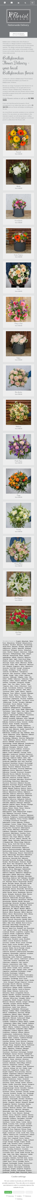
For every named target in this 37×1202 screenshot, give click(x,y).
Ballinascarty (28, 727)
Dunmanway (26, 1165)
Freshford (11, 1125)
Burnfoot (11, 955)
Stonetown (6, 725)
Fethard (32, 1134)
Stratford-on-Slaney (15, 722)
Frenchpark (29, 1125)
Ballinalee (5, 722)
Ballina (18, 711)
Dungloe (13, 1168)
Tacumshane (30, 715)
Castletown (14, 1032)
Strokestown (20, 720)
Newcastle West (16, 858)
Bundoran (13, 951)
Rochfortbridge (7, 781)
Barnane (13, 889)
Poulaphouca (14, 817)
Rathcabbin (6, 802)
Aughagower (15, 698)
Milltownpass (6, 908)
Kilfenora (26, 1032)
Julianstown (11, 1057)
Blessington (6, 917)
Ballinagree (19, 718)
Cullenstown (23, 1154)
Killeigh (28, 1018)
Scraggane (18, 750)
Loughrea (27, 932)
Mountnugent (23, 887)
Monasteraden (7, 901)
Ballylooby (20, 822)
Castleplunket (7, 1030)
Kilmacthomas (7, 1007)
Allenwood (30, 664)
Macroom (5, 928)
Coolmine (27, 1120)
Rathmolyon (20, 793)
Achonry (20, 650)
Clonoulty (26, 1091)
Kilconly (23, 1043)
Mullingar (26, 871)
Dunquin (20, 1163)
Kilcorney (12, 1041)
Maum (30, 919)
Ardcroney (6, 677)
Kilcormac (23, 1041)
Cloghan (25, 1068)
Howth (28, 1070)
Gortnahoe (19, 1091)
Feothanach (6, 1140)
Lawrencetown (13, 964)
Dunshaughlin (13, 1163)
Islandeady (12, 1063)
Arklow (18, 684)
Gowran (5, 1090)
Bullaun (11, 948)
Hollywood (21, 1073)
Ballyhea (5, 808)
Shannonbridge (7, 743)
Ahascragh (6, 663)
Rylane (24, 759)
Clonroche (6, 1093)
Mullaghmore (27, 872)
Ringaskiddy (27, 785)
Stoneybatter (24, 724)
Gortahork (13, 1093)
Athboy (29, 689)
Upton (22, 666)
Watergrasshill (14, 655)
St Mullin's (20, 727)
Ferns (4, 1136)
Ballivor (5, 759)
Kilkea (26, 1029)
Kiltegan (15, 987)
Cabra (11, 959)
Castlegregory (7, 1023)
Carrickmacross (7, 987)
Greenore (29, 1082)
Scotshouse (26, 749)
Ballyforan (6, 799)
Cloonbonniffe (26, 1097)
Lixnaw (21, 939)
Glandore (24, 1116)
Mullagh (14, 874)
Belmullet (30, 899)
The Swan (23, 698)
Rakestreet (20, 806)
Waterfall (5, 659)
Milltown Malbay (25, 907)
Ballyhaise (6, 804)
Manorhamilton (20, 921)
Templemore (6, 707)
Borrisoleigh (6, 926)
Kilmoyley (6, 998)
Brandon (12, 932)
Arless (11, 686)
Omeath (27, 837)
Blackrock (5, 910)
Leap (27, 960)
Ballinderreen (6, 732)
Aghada (14, 657)
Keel (14, 1055)
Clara (32, 1055)
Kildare (10, 1037)
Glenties (5, 1102)
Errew (4, 1149)
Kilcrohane (24, 1039)
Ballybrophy (28, 768)
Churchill (5, 1050)
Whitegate (28, 648)
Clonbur (19, 1079)
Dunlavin (10, 1167)
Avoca (32, 700)
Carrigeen (13, 1003)
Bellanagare (25, 896)
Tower (30, 686)
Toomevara (6, 691)
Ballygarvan (14, 801)
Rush (19, 761)
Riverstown (6, 783)
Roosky (29, 776)
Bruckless (21, 944)
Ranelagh (30, 804)
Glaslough (26, 1113)
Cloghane (11, 1072)
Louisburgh (6, 932)
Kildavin (5, 1037)
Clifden (13, 1066)
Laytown (25, 962)
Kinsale (27, 980)
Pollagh (19, 824)
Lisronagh (29, 942)
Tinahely (5, 695)
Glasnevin (20, 1113)
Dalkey (5, 1165)
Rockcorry (5, 779)
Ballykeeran (10, 813)
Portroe (19, 819)
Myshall (15, 865)
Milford (11, 912)
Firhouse (23, 1129)
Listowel (10, 941)
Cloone (5, 1100)
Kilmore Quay (14, 998)
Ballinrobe (6, 749)
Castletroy (16, 1037)
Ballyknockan (6, 815)
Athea (12, 691)
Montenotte (18, 894)
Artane (16, 686)
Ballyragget (11, 867)
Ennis (12, 1152)
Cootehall (28, 1124)
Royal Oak (29, 761)
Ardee (26, 677)
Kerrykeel (30, 1052)
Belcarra (29, 894)
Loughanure (13, 935)
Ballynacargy (13, 853)
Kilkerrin (5, 1027)
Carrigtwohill (6, 1005)
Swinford (5, 718)
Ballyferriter (28, 795)
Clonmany (28, 1086)
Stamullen (6, 727)
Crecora (21, 1138)
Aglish (15, 659)
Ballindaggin (13, 731)
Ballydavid (21, 783)
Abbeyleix (15, 646)
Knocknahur (29, 976)
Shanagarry (12, 747)
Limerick (27, 948)
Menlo (26, 914)
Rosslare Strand (14, 765)
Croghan (22, 1142)
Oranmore (6, 837)
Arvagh (5, 688)
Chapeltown (17, 1045)
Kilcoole (18, 1043)
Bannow (15, 881)
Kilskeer (9, 991)
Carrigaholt (18, 994)
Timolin (11, 695)
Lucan (19, 930)
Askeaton (19, 689)
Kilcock (24, 1045)
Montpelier (11, 894)
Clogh (24, 1066)
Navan (9, 863)
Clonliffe (10, 1084)
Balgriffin (12, 706)
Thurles (30, 697)
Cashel (14, 1007)
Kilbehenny (11, 1048)
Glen (17, 1111)
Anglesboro (16, 666)
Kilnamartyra (26, 994)
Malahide (18, 923)
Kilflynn (26, 1030)
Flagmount (17, 1129)
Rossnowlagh (29, 763)
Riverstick (27, 783)
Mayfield (24, 919)
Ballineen (31, 734)
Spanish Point (29, 729)
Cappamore (6, 971)
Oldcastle (24, 838)
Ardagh (11, 675)
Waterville (6, 655)
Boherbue (24, 917)
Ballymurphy (26, 849)
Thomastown (7, 698)
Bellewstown (6, 899)
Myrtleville (22, 865)
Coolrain (23, 1122)
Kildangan (5, 1039)
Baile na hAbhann (25, 856)
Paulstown (6, 826)
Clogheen (5, 1073)
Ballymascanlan (7, 835)
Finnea (24, 1131)
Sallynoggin (6, 758)
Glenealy (28, 1104)
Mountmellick (6, 889)
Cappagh (19, 969)
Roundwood (6, 763)
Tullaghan (20, 677)
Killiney (20, 1014)
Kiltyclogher (6, 985)
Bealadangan (22, 892)
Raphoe (18, 804)
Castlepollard (19, 1029)
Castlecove (12, 1020)
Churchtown (6, 1052)
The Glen (15, 702)
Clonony (12, 1091)
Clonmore (30, 1088)
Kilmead (19, 1003)
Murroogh (26, 867)
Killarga (20, 1021)
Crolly (9, 1143)
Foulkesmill (6, 1129)
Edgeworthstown (23, 1156)
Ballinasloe (16, 729)
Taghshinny (20, 713)
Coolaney (5, 1116)
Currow (30, 1158)
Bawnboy (22, 890)
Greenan (24, 1084)
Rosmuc (12, 770)
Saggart (14, 759)
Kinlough (17, 982)
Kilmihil (14, 1000)
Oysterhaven (27, 831)
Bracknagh (25, 930)
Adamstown (23, 652)
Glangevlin (12, 1116)
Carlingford (21, 973)
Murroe (11, 869)
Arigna (5, 684)
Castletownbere (7, 1034)
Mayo (29, 917)
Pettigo (30, 824)
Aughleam (30, 698)
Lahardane (26, 968)
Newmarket (20, 854)
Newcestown (6, 858)
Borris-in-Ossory (27, 923)
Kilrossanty (21, 1012)
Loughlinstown (20, 933)
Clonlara (5, 1084)
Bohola (5, 919)
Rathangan (20, 802)
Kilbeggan (26, 1048)
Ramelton (5, 806)
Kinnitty (32, 980)
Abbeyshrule (28, 646)
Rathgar (5, 797)
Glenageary (25, 1109)
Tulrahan (23, 673)
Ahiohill (30, 663)
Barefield (19, 885)
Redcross (23, 788)
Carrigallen (22, 998)
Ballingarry (12, 736)
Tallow (27, 711)
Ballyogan (9, 865)
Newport (20, 853)
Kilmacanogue (24, 1009)
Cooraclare (11, 1124)
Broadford (15, 939)
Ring (13, 786)
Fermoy (16, 1136)
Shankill (14, 743)
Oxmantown (6, 833)
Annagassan (26, 668)
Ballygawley (28, 801)
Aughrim (5, 700)
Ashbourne (20, 688)
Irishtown (28, 1063)
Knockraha (6, 973)
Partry (4, 829)
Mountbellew (29, 890)
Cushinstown (19, 1159)
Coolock (13, 1122)
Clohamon (6, 1068)
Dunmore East (28, 1163)
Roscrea (12, 774)
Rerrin (29, 786)
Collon (13, 1111)
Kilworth (13, 984)
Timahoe (5, 697)
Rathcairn (21, 801)
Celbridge (5, 1043)
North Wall (16, 844)
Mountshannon (7, 887)
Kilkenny (10, 1027)
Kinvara (13, 980)
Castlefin (31, 1021)
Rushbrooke (6, 761)
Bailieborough (7, 702)
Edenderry (13, 1158)
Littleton (5, 941)
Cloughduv (11, 1102)
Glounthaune (29, 1098)
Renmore (24, 786)
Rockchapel (12, 779)
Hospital (5, 1072)
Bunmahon (30, 951)
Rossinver (11, 767)
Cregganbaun (18, 1140)
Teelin (13, 709)
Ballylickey (13, 819)
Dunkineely (27, 1167)
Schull (12, 750)
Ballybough (23, 765)
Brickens (27, 933)
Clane (17, 1055)
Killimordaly (14, 1016)
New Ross (6, 853)
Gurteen (21, 1081)
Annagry (5, 670)
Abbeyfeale (25, 641)
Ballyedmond (13, 792)
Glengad (31, 1102)
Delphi (17, 1172)
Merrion (11, 914)
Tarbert (13, 711)
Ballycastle (6, 774)
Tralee (28, 684)
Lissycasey (6, 942)
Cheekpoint (18, 1048)
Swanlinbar (12, 718)
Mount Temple (12, 885)
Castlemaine (11, 1029)
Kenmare (20, 1054)
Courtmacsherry (24, 1134)
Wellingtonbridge (16, 654)
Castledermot (14, 1021)
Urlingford (9, 666)
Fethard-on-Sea (13, 1134)
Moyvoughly (6, 880)
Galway (18, 1122)
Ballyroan (5, 869)
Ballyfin (19, 797)
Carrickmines (27, 987)
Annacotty (6, 668)
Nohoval (22, 844)
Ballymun (5, 849)
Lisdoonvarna (16, 946)
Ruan (23, 761)
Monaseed (27, 901)
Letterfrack (23, 953)
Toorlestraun (28, 688)
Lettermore (6, 951)
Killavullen (5, 1020)
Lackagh (30, 969)
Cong (4, 1113)
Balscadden (28, 876)
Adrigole (28, 654)
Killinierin (14, 1014)
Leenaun (16, 959)
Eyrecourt (12, 1147)
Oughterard (27, 835)
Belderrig (5, 896)
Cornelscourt (11, 1133)
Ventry (12, 664)
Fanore (21, 1143)
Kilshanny (15, 991)
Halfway (5, 1079)
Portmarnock (15, 820)
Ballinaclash (6, 713)
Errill (27, 1147)
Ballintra (5, 752)
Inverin (5, 1066)
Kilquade (5, 994)
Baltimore (14, 878)
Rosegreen (28, 772)
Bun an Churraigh (19, 948)
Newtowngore (7, 847)
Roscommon (25, 774)
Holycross (29, 1072)
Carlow (21, 975)
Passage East (16, 828)
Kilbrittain (10, 1046)
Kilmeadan (6, 1003)
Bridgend (20, 935)
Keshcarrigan (22, 1052)
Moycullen (11, 883)
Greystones (6, 1082)
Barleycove (26, 885)
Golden (19, 1097)
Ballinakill (31, 718)
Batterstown (15, 890)
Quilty (14, 811)
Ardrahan (5, 682)
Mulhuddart (21, 876)
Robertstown (16, 781)
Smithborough (15, 732)
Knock (21, 978)
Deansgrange (21, 1170)
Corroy (32, 1133)
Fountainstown (26, 1127)
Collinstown (18, 1109)
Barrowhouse (29, 889)
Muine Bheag (6, 878)
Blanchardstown (18, 914)
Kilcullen (11, 1039)
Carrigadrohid (19, 993)
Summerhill (12, 720)
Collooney (28, 1111)
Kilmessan (6, 1002)
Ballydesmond (7, 786)
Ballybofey (6, 765)
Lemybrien (30, 953)
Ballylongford (6, 822)
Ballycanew (19, 770)
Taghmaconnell (13, 715)
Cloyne (5, 1106)
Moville (30, 883)
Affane (21, 655)
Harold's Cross (29, 1077)
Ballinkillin (11, 741)
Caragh (29, 971)
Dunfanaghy (6, 1170)
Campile (14, 968)
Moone (15, 892)
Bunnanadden (15, 953)
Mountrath (15, 887)
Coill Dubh (30, 1107)
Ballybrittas (6, 768)
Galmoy (29, 1122)
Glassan (9, 1113)
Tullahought (13, 677)
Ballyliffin (31, 819)
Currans (15, 1156)
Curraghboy (6, 1158)
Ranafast (23, 804)
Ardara (21, 675)
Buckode (29, 946)
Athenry (22, 691)
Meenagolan (6, 915)
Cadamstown (24, 959)
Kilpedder (11, 994)
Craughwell (15, 1138)
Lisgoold (5, 946)
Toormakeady (12, 688)
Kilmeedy (18, 1002)
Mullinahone (19, 872)
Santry (29, 752)
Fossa (11, 1129)
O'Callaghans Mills (8, 842)
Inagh (30, 1068)
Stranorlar (25, 722)
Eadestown (6, 1159)
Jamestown (14, 1061)
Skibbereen (24, 734)
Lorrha (26, 935)
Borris (13, 923)
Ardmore (17, 680)
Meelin (12, 915)
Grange (5, 1086)
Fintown (11, 1131)
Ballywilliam (6, 876)
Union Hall (13, 668)
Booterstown (29, 921)
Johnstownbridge (28, 1057)
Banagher (31, 878)
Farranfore (15, 1143)
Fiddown (5, 1134)
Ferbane (27, 1138)
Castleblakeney (12, 1012)
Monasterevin (22, 899)
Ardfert (5, 679)
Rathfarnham (12, 797)
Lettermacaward (21, 951)
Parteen (9, 829)
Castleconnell (21, 1018)
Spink (10, 729)
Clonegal (27, 1081)
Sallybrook (14, 758)
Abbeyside (21, 648)
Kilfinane (20, 1032)
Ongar (15, 837)
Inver (9, 1066)
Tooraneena (11, 689)
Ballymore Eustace (26, 840)
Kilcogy (11, 1045)
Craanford (22, 1136)
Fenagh (28, 1142)
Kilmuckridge (25, 996)
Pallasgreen (13, 831)
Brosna (18, 942)
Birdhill (21, 905)
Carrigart (25, 1002)
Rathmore (13, 793)
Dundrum (13, 1170)
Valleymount (22, 664)
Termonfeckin (7, 704)
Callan (25, 964)
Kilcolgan (5, 1045)
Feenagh (16, 1142)
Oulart (14, 835)
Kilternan (25, 985)
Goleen (31, 1095)
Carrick (32, 996)
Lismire (27, 944)
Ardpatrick (24, 680)
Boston (26, 926)
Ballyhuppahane (7, 811)
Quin (23, 810)
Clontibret (6, 1097)
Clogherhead (13, 1073)
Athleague (30, 693)
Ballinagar (6, 716)
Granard (21, 1086)
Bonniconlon (17, 919)
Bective (5, 894)
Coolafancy (13, 1118)
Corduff (22, 1125)
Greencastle (17, 1084)
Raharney (27, 808)
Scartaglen (26, 750)
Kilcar (4, 1046)
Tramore (23, 684)
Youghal (18, 641)
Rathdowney (26, 797)
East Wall (20, 1158)
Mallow (5, 923)
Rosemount (20, 772)
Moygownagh (23, 881)
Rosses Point (25, 767)
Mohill (25, 905)
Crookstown (13, 1145)
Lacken (25, 969)
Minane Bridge (15, 907)
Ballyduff (18, 786)
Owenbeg (23, 833)
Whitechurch (27, 650)
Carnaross (6, 976)
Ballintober (17, 752)
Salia (29, 758)
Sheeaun (30, 740)
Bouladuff (20, 928)
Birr (12, 908)
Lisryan (23, 942)
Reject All (29, 1192)
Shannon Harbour (20, 741)
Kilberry (5, 1048)
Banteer (17, 883)
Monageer (6, 905)
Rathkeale (13, 795)
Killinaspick (26, 1014)
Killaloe (15, 1023)
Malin (9, 923)
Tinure (12, 693)
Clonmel (17, 1088)
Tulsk (11, 673)
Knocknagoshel (7, 975)
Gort (24, 1093)
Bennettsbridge (7, 903)
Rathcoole (28, 799)
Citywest (14, 1054)
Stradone (5, 724)
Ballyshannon (6, 871)
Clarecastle (19, 1057)
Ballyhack (13, 802)
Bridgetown (6, 937)
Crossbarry (25, 1149)
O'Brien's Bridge (18, 842)
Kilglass (31, 1029)
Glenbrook (12, 1107)
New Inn (5, 856)
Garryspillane (21, 1118)
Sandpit (13, 756)
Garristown (13, 1120)
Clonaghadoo (25, 1075)
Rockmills (20, 777)
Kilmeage (31, 1002)
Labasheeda (13, 971)
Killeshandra (6, 1018)
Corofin (18, 1133)
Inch (17, 1068)
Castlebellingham (25, 1011)
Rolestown (13, 777)
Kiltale (4, 991)
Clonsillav (19, 1093)
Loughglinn (6, 935)
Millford (23, 912)
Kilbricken (28, 1046)
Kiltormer (13, 985)
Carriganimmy (7, 1000)
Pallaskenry (6, 831)
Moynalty (25, 880)
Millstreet (29, 910)
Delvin (30, 1172)
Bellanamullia (14, 898)
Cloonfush (25, 1100)
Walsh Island (19, 661)
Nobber (28, 844)
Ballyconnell (6, 776)
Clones (12, 1082)
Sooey (19, 731)
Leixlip (16, 955)
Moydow (30, 881)
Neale (4, 863)
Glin (30, 1100)
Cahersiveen (6, 962)
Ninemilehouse (7, 846)
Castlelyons (17, 1027)
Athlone (16, 695)
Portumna (6, 819)
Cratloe (5, 1138)
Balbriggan (29, 702)
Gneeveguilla (14, 1098)
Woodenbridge (28, 645)
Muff (19, 878)
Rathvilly (23, 790)
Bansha (5, 883)
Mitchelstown (6, 907)
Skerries (5, 736)
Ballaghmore (6, 709)
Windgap (21, 646)
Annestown (17, 673)
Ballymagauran (25, 828)
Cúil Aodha (29, 1118)
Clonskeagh (30, 1093)
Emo (32, 1152)
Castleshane (6, 1032)
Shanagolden (14, 745)
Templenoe (6, 706)
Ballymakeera (15, 833)
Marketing (19, 1199)
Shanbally (6, 745)
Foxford (19, 1127)
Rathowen (30, 790)
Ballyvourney (21, 874)
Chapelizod (29, 1043)
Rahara (5, 810)
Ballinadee (22, 715)
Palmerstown (25, 829)
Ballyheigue (11, 810)
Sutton (26, 718)
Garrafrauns (6, 1122)
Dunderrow (6, 1172)
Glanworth (17, 1115)
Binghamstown (14, 905)
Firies (27, 1133)
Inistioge (12, 1068)
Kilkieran (14, 1025)
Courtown (10, 1136)
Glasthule (22, 1111)
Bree (28, 924)
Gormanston (6, 1095)
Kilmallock (25, 1003)
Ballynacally (29, 851)
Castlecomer (28, 1016)
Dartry (26, 1159)
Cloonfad (14, 1100)
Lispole (10, 944)
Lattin (20, 964)
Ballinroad (5, 747)
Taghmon (5, 715)
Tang (23, 711)
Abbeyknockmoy (27, 643)
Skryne (5, 734)
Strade (11, 724)
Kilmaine (27, 1005)
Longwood (13, 937)
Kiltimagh (19, 985)
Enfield (22, 1152)
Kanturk (5, 1057)
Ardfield (10, 679)
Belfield (19, 896)
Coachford (6, 1107)
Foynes (5, 1127)
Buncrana (5, 950)
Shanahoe (28, 745)
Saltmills (18, 756)
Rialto (19, 759)
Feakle (4, 1143)
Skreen (18, 734)
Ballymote (27, 842)
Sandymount (14, 754)
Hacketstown (12, 1079)
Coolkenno (21, 1120)
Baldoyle (19, 704)
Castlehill (24, 1023)
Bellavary (12, 872)
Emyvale (27, 1152)
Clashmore (6, 1064)
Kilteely (20, 987)
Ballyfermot (28, 793)
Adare (23, 654)
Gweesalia (6, 1118)
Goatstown (6, 1098)
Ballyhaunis (12, 806)
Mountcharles (6, 890)
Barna (29, 887)
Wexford (9, 652)
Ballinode (21, 745)
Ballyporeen (29, 865)
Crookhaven (27, 1143)
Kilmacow (24, 1007)
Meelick (25, 915)
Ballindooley (11, 734)
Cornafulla (30, 1131)
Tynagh (19, 670)
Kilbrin (22, 1046)
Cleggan (27, 1064)
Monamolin (16, 903)
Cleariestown (13, 1064)
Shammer (20, 747)
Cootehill (17, 1125)
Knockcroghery (28, 975)
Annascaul (6, 673)
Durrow (15, 1161)
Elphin (17, 1154)
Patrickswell (19, 826)
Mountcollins (20, 889)
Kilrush (12, 993)
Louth (31, 930)
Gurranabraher (14, 1081)
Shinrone (18, 740)
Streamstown (29, 720)
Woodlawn (6, 645)
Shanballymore (29, 743)
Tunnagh (19, 668)
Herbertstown (7, 1077)
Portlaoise (27, 822)
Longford (24, 937)
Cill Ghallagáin (7, 1054)
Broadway (25, 941)
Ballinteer (19, 749)
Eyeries (18, 1147)
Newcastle (6, 860)
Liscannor (5, 948)
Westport (16, 652)
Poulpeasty (6, 817)
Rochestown (28, 779)
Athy (28, 695)
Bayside (10, 892)
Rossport (21, 763)
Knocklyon (15, 975)
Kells (4, 1055)
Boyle (15, 930)
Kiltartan (14, 989)
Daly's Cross (17, 1165)
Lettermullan (17, 950)
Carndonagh (20, 980)
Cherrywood (17, 1050)
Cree (11, 1140)
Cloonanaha (21, 1104)
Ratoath (18, 790)
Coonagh (22, 1124)
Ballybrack (18, 767)
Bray (32, 932)
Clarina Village (21, 1063)
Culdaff (5, 1161)
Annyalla (30, 673)
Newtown (16, 851)
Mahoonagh (6, 924)
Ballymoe (20, 835)
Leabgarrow (14, 962)
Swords (18, 716)
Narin (25, 863)
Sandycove (29, 754)
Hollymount (28, 1073)
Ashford (5, 689)
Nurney (5, 844)
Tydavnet (5, 671)
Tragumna (6, 686)
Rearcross (5, 790)
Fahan (19, 1145)
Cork (9, 1127)
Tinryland (23, 693)
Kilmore (28, 998)
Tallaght (13, 713)
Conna (14, 1113)
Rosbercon (14, 776)
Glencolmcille (25, 1106)
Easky (25, 1158)
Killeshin (21, 1016)
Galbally (5, 1124)
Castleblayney (7, 1014)
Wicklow (14, 648)
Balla (26, 706)
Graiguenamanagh (8, 1088)
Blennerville (18, 915)
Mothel (5, 892)
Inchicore (28, 1061)
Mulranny (14, 871)
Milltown (16, 908)
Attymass (18, 697)
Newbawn (23, 862)
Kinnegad (11, 982)
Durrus (10, 1161)
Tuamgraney (20, 682)
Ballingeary (15, 738)
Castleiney (31, 1023)
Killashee (19, 1020)
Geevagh (30, 1116)
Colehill (5, 1109)
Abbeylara (20, 645)
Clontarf (17, 1095)
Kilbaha (11, 1050)
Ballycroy (26, 777)
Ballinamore (13, 727)
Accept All (8, 1192)
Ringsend (20, 785)
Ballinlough (21, 743)
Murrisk (5, 867)
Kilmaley (13, 1005)
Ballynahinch (28, 854)
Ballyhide (18, 810)
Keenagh (9, 1055)
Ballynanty (25, 858)
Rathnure (5, 792)
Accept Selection (19, 1192)
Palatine (20, 831)
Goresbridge (24, 1095)
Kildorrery (26, 1034)
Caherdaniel (21, 960)
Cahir (20, 962)
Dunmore (10, 1165)
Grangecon (31, 1084)
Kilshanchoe (6, 993)
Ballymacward (28, 826)
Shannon (5, 741)
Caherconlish (7, 960)
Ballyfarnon (27, 792)
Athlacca (17, 693)
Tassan (18, 709)
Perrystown (17, 813)
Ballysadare (25, 756)
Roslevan (26, 770)
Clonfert (23, 1082)
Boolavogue (12, 921)
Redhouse (17, 788)
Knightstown (6, 980)
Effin (10, 1156)
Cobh (24, 1107)
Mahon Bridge (14, 924)
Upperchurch (29, 666)
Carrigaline (12, 996)
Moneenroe (14, 899)
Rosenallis (13, 772)
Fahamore (6, 1147)
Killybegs (5, 1011)
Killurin (17, 1011)
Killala (19, 1023)
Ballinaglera (25, 716)
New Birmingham (14, 862)
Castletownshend (13, 1036)
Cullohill (30, 1154)
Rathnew (20, 792)
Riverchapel (13, 785)
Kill (10, 1025)
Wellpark (30, 652)
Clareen (12, 1059)
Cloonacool (12, 1097)
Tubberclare (24, 679)
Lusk (4, 930)
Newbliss (5, 862)
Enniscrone (28, 1150)
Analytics (19, 1196)
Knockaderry (6, 978)
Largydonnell (6, 966)
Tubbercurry (16, 679)
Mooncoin (29, 892)
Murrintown (19, 867)
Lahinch (9, 968)
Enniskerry (6, 1150)
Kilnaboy (18, 996)
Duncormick (23, 1172)
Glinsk (9, 1100)
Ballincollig (6, 731)
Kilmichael (26, 1000)
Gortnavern (6, 1091)
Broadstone (17, 941)
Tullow (16, 675)
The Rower (12, 700)
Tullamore (27, 675)
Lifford (11, 950)
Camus (20, 968)
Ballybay (29, 759)
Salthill (31, 756)
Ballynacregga (12, 854)
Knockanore (13, 976)
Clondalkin (21, 1161)
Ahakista (5, 661)
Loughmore (6, 933)
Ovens (28, 833)
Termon (14, 704)
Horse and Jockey (20, 1072)
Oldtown (18, 838)
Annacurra (12, 661)
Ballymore (21, 837)
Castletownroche (18, 1034)
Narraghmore (19, 863)
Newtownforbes (16, 847)
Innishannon (30, 1066)
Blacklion (22, 908)
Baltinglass (24, 878)
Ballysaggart (18, 869)
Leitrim (13, 957)
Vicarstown (6, 664)
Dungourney (6, 1168)
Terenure (25, 704)
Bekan (24, 894)
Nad (29, 863)
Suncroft (5, 720)
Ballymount (25, 847)
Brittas (19, 937)
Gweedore (6, 1081)
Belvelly (20, 901)
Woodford (13, 645)
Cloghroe (5, 1075)
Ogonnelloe (16, 840)
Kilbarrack (24, 1050)
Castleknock (29, 1025)
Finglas (5, 1133)
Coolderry (24, 1115)
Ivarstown (5, 1063)
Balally (23, 709)
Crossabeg (10, 1149)
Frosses (5, 1125)
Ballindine (27, 732)
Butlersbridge (6, 957)
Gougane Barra (25, 1090)
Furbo (17, 1124)
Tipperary (28, 691)
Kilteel (4, 989)
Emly (13, 1154)
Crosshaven (21, 1150)
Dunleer (5, 1167)
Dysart (31, 1159)
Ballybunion (6, 770)
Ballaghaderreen (16, 707)
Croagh (5, 1142)
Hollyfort (11, 1075)
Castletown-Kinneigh (26, 1037)
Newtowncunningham (15, 849)
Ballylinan (12, 826)
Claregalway (6, 1061)
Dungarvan (20, 1168)
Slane (32, 732)
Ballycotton (6, 777)
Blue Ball (12, 917)
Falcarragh (6, 1145)
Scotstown (12, 749)
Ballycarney (6, 772)
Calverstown (14, 966)
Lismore (15, 944)
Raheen (11, 808)
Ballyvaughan (7, 874)
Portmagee (23, 820)
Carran (5, 982)
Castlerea (14, 1030)
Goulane (10, 1090)
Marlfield (5, 921)
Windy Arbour (7, 646)
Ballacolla (18, 774)
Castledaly (6, 1021)
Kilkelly (32, 1027)
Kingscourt (24, 982)
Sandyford (22, 754)
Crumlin (17, 1152)
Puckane (24, 813)
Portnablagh (7, 820)
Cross (31, 1147)
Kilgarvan (20, 1030)
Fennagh (10, 1142)
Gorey (12, 1095)
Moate (30, 905)
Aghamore (27, 657)
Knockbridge (14, 978)
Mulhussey (14, 876)
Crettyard (31, 1140)
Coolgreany (6, 1120)
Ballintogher (6, 754)
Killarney (25, 1020)
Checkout (22, 35)
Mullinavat (6, 872)
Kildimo (5, 1036)
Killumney (19, 984)
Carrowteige (20, 1005)
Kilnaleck (5, 996)
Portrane (25, 819)
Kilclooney (30, 1041)
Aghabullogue (7, 657)
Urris (4, 666)
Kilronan (26, 993)
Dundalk (12, 1172)
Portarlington (6, 824)
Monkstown (12, 896)
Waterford (20, 657)
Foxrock (13, 1127)
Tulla (30, 677)
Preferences (28, 1196)
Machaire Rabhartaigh (17, 926)
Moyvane (19, 880)
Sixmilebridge (7, 738)
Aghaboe (26, 655)
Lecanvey (14, 960)
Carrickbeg (26, 984)
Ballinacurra (28, 713)
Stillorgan (13, 725)
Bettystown (30, 903)
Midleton (5, 914)
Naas (4, 865)
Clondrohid (26, 1079)
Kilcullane (17, 1039)
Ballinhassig (11, 740)
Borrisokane (22, 924)
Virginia (12, 663)
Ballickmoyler (29, 709)
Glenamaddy (6, 1111)
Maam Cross (12, 928)
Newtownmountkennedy (19, 846)
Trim (13, 684)
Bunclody (24, 950)
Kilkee (5, 1029)
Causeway (6, 1041)
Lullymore (10, 930)
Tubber (31, 679)
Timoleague (22, 695)
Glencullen (11, 1106)
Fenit (9, 1138)
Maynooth (10, 919)
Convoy (11, 1115)
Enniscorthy (13, 1150)
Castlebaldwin (15, 1009)
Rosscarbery (13, 768)
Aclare (4, 652)
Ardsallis (27, 682)
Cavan (18, 1041)
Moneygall (22, 898)
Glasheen (5, 1115)
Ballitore (20, 758)
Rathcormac (13, 799)
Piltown (24, 824)
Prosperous (22, 815)
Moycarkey (23, 883)
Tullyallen (5, 675)
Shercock (24, 740)
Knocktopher (22, 971)
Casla (18, 1007)
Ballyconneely (22, 776)
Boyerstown (30, 928)
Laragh (21, 966)
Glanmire (30, 1115)
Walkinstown (28, 661)
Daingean (5, 1163)
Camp (4, 968)
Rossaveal (21, 768)
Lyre (25, 928)
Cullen (4, 1154)
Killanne (26, 1021)
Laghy (14, 969)
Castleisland (21, 1025)
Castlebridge (6, 1016)
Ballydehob (6, 785)
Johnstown (6, 1059)
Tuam (9, 684)
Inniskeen (19, 1066)
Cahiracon (5, 964)
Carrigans (20, 1000)
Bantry (5, 885)
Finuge (29, 1129)
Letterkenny (6, 953)
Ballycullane (20, 779)
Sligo (21, 732)
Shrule (5, 740)
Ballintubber (6, 756)
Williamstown (7, 648)
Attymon (24, 697)
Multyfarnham (27, 869)
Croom (23, 1147)
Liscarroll (23, 946)
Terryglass (21, 702)
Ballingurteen (30, 738)
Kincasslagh (6, 984)
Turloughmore (23, 671)
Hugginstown (15, 1070)
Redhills (5, 788)
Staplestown (27, 725)
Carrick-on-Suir (23, 991)
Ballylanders (14, 815)
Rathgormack (20, 795)
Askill (24, 689)
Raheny (26, 806)
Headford (14, 1077)
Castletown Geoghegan (26, 1036)
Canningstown (7, 969)
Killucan (5, 1012)
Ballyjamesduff (21, 811)
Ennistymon (17, 1149)
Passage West (7, 828)
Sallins (25, 758)
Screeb (26, 747)
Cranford (28, 1136)
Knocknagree (13, 973)
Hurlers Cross (6, 1070)
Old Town (12, 838)
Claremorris (22, 1061)
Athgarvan (6, 693)
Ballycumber (24, 781)
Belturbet (14, 901)
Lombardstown (7, 939)
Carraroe (30, 982)
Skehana (18, 736)
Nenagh (29, 862)
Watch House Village (24, 659)
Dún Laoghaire (18, 1167)
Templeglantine (26, 707)
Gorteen (32, 1091)
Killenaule (13, 1018)
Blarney (31, 914)
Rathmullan (6, 793)
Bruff (9, 946)
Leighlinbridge (27, 957)
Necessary (11, 1196)
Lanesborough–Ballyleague (26, 817)
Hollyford (17, 1075)
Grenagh (17, 1082)
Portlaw (13, 822)
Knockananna (21, 976)
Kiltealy (9, 989)
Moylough (9, 881)
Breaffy (12, 933)
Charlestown (30, 1045)
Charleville (17, 1046)
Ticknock (11, 697)
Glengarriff (25, 1102)
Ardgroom (6, 680)
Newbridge (20, 860)
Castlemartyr (25, 1027)
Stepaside (19, 725)
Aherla (17, 663)
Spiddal (22, 729)
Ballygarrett (21, 799)
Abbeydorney (11, 643)
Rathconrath (6, 801)
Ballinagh (12, 716)
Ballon (9, 759)
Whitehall (18, 643)
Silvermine (22, 738)
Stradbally (17, 724)
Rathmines (6, 795)
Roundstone (14, 763)
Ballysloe (20, 871)
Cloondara (21, 1098)
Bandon (13, 880)
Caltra (26, 966)
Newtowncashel (7, 851)
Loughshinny (19, 932)
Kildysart (5, 1025)
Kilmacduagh (6, 1009)
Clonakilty (21, 1077)
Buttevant (19, 957)
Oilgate (10, 840)
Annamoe (25, 670)
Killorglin (27, 1012)
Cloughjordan (6, 1104)
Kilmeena (12, 1002)
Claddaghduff (28, 1054)
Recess (29, 788)
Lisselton (12, 942)
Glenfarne (14, 1104)
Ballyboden (14, 761)
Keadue (27, 1055)
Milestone (29, 912)
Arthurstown (23, 686)
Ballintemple (6, 750)
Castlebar (11, 1011)
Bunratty (5, 955)
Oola (11, 837)
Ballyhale (12, 804)
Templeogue (20, 706)
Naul (13, 863)
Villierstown (23, 663)
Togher (17, 691)
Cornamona (17, 1131)
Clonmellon (23, 1088)
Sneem (24, 731)
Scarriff (10, 752)
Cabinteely (6, 959)
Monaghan (23, 903)
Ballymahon (16, 829)
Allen (16, 664)
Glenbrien (19, 1107)
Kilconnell (12, 1043)
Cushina (12, 1159)
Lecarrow (31, 959)
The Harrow (25, 700)
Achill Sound (6, 650)
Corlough (5, 1131)
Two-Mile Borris (13, 671)
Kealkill (22, 1055)
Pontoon (13, 824)
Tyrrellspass (12, 670)
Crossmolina (6, 1152)
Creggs (25, 1140)
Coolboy (18, 1116)
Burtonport (22, 955)
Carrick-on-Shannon (24, 989)
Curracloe (5, 1156)
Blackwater (17, 912)
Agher (11, 659)
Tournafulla (12, 682)
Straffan (31, 722)
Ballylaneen (30, 815)
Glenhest (18, 1102)
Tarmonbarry (6, 711)
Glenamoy (11, 1109)
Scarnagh (23, 752)
